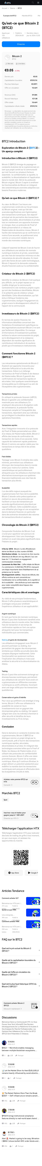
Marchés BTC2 (27, 16)
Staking (5, 640)
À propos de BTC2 (9, 16)
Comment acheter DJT (10, 898)
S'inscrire (21, 44)
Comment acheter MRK (10, 921)
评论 (5, 1101)
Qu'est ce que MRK (9, 910)
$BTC (33, 147)
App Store (15, 873)
